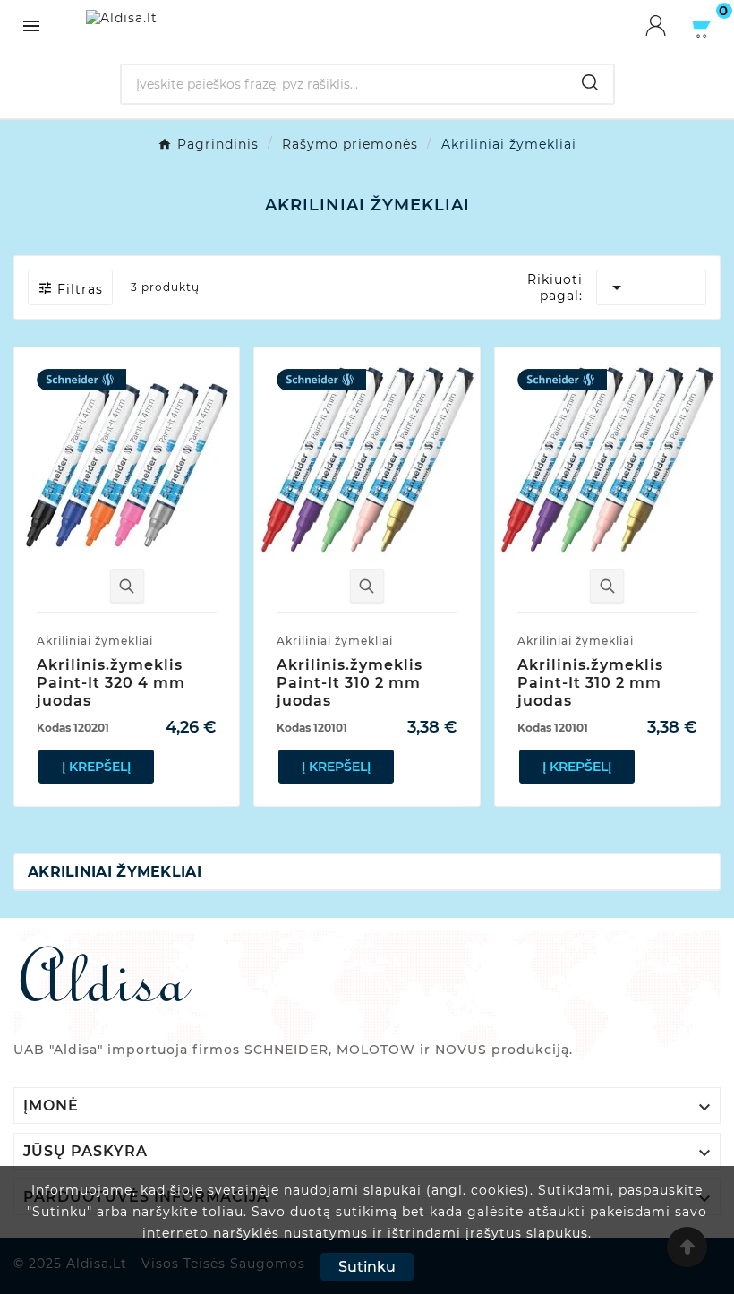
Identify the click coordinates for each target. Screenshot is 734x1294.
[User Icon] (666, 25)
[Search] (590, 82)
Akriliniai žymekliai (114, 871)
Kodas (73, 727)
